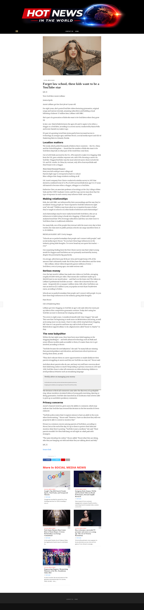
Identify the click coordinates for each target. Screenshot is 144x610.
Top (140, 606)
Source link (47, 450)
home (77, 31)
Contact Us (69, 31)
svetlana (48, 497)
